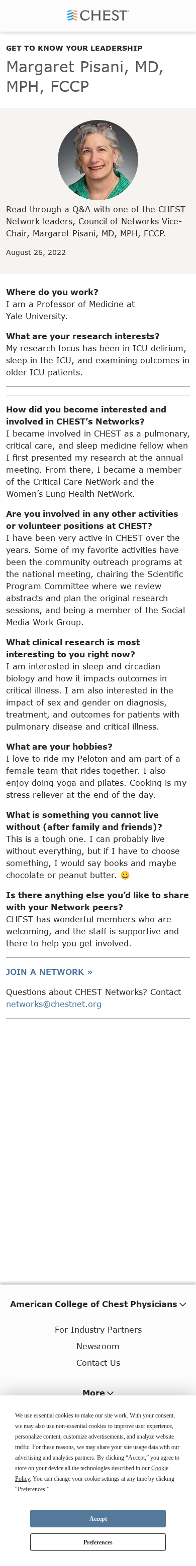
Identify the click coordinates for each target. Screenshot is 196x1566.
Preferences (98, 1542)
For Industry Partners (98, 1329)
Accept (98, 1518)
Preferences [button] (31, 1489)
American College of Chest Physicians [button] (93, 1304)
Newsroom (98, 1346)
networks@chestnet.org (54, 1004)
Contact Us (98, 1362)
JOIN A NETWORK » (49, 971)
